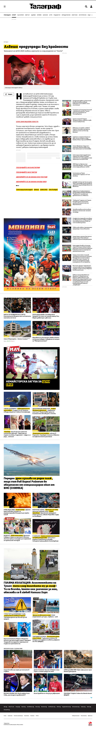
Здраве (33, 15)
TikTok (37, 715)
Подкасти (57, 15)
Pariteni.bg (44, 706)
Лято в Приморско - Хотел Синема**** (17, 339)
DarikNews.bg (30, 706)
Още (89, 15)
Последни (7, 15)
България (20, 15)
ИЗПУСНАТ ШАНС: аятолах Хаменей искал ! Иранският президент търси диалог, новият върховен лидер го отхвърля (45, 513)
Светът (27, 15)
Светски (74, 15)
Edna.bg (89, 706)
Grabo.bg (83, 706)
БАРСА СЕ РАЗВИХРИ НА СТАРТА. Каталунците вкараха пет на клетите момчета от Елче (17, 316)
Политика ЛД (83, 715)
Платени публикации (18, 715)
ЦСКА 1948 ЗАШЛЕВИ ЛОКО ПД (27, 121)
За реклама (10, 715)
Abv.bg (5, 706)
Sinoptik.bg (7, 709)
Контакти (26, 715)
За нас (5, 715)
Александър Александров (24, 189)
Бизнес (45, 15)
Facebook (32, 715)
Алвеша (36, 189)
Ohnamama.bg (75, 706)
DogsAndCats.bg (66, 706)
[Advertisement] (31, 204)
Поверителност (75, 715)
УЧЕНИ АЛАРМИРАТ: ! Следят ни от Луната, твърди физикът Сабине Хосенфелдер (17, 410)
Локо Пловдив (53, 189)
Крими (39, 15)
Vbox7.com (11, 706)
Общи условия (20, 724)
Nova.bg (37, 706)
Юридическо (66, 15)
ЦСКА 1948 (43, 189)
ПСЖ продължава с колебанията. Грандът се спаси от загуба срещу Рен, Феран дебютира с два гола (45, 316)
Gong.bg (18, 706)
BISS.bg (59, 706)
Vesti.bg (23, 706)
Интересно (82, 15)
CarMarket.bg (51, 706)
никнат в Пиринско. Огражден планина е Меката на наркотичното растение (45, 435)
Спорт (14, 15)
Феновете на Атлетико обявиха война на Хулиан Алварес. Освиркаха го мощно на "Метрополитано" (45, 339)
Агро (50, 15)
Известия (90, 715)
